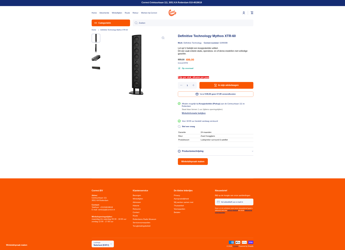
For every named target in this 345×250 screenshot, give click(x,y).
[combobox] (193, 23)
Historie (136, 205)
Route (135, 216)
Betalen (177, 212)
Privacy (177, 195)
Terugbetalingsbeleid (141, 226)
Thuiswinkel (179, 205)
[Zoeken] (135, 23)
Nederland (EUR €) (101, 245)
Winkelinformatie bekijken (194, 113)
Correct (235, 246)
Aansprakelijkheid (181, 199)
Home (94, 30)
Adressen (137, 202)
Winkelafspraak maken (192, 161)
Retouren (137, 209)
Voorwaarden (179, 209)
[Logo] (172, 12)
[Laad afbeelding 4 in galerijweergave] (96, 68)
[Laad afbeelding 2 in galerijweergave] (96, 48)
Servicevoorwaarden (141, 222)
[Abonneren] (250, 202)
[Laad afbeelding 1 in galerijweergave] (96, 38)
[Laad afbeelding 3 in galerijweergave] (96, 58)
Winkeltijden (138, 199)
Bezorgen (137, 195)
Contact (136, 212)
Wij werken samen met (183, 202)
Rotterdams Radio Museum (144, 219)
